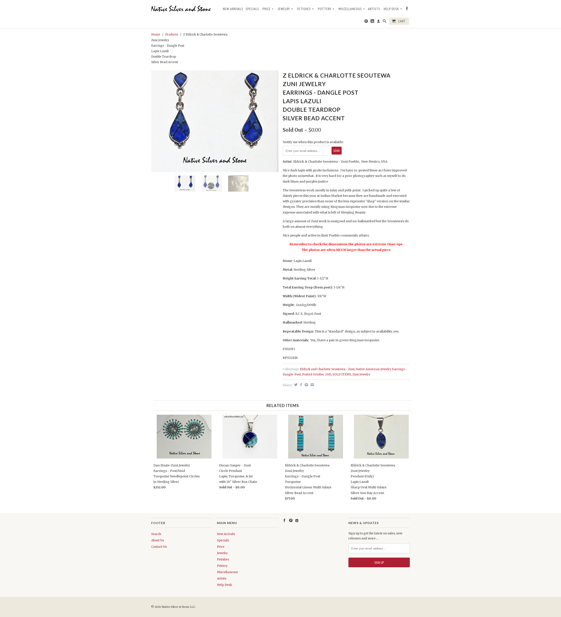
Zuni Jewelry (361, 374)
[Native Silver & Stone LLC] (182, 8)
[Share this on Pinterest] (306, 384)
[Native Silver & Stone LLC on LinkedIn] (372, 22)
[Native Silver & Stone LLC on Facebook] (407, 9)
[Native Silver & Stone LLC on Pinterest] (366, 22)
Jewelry (285, 9)
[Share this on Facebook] (300, 384)
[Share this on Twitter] (295, 384)
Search (156, 534)
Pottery (326, 9)
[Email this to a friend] (311, 384)
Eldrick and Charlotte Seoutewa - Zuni (327, 369)
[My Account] (378, 22)
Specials (252, 9)
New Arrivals (233, 9)
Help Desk (393, 9)
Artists (374, 9)
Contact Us (159, 547)
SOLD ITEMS (341, 374)
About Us (157, 540)
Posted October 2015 (316, 374)
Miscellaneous (352, 9)
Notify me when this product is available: (313, 142)
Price (268, 9)
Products (171, 34)
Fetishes (305, 9)
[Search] (385, 22)
